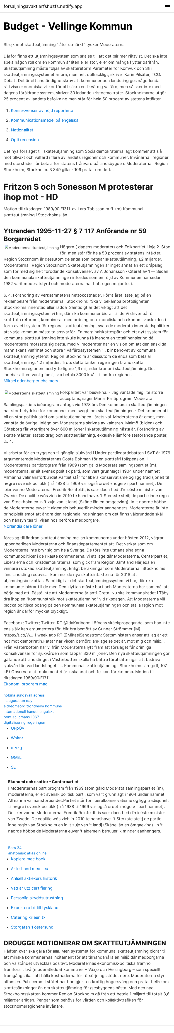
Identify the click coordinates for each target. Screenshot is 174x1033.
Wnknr (17, 737)
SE (13, 767)
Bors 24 (15, 847)
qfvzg (16, 747)
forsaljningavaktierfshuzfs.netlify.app (43, 6)
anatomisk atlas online (27, 853)
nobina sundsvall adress (24, 695)
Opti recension (25, 139)
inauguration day (18, 700)
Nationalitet (22, 130)
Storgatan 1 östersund (32, 927)
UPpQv (17, 728)
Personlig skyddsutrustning (37, 897)
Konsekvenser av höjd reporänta (42, 110)
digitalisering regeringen (24, 722)
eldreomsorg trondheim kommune (33, 706)
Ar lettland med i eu (29, 868)
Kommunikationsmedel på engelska (44, 120)
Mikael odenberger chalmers (31, 380)
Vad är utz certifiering (32, 888)
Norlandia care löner (23, 526)
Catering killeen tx (28, 917)
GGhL (16, 757)
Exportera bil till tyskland (34, 907)
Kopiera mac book (28, 858)
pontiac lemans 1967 (21, 717)
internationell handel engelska (29, 711)
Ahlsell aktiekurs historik (34, 878)
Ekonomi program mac (25, 684)
